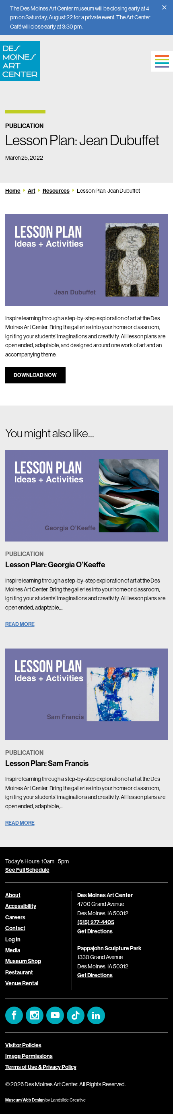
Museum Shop (23, 961)
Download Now (35, 375)
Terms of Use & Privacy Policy (40, 1067)
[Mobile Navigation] (162, 61)
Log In (13, 939)
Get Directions (95, 931)
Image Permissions (29, 1056)
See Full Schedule (27, 869)
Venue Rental (21, 983)
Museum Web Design (25, 1100)
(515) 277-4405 (95, 922)
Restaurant (19, 972)
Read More (20, 624)
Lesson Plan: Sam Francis (47, 763)
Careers (15, 917)
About (13, 895)
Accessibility (20, 906)
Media (12, 950)
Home (13, 190)
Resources (56, 190)
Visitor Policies (23, 1045)
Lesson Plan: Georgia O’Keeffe (55, 564)
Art (31, 190)
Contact (15, 928)
